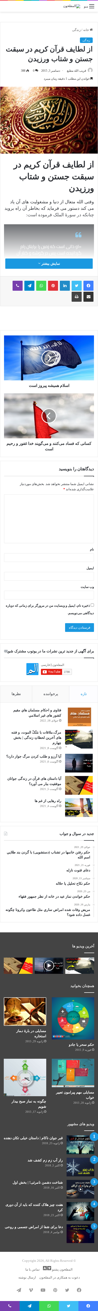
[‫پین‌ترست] (53, 286)
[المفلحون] (71, 6)
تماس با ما (32, 1269)
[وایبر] (18, 286)
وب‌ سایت (87, 587)
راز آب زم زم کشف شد (45, 1160)
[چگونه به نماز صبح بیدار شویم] (25, 1077)
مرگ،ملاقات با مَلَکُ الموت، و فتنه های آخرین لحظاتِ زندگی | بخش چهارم (36, 738)
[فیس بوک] (88, 286)
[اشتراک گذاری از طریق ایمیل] (88, 297)
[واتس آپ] (41, 286)
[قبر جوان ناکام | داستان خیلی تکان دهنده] (80, 1144)
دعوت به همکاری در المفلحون (59, 1277)
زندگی (76, 30)
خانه (86, 30)
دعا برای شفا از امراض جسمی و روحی (34, 1227)
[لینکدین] (65, 286)
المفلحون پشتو (62, 1269)
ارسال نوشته (27, 1277)
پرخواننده (50, 694)
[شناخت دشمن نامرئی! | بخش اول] (80, 1189)
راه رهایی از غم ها (48, 801)
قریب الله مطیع (76, 70)
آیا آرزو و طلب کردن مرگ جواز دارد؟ (33, 756)
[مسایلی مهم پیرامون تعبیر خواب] (73, 1073)
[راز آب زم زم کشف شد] (80, 1167)
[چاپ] (77, 297)
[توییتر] (77, 286)
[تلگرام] (29, 286)
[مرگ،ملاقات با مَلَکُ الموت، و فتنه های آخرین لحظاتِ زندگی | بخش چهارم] (79, 739)
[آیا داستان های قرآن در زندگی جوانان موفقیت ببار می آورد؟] (79, 785)
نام (92, 549)
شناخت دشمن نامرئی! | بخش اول (38, 1182)
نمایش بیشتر (50, 263)
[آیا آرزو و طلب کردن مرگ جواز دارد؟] (79, 763)
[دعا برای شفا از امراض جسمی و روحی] (80, 1233)
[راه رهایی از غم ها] (79, 807)
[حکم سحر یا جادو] (73, 1018)
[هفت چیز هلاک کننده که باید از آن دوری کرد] (80, 1211)
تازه (84, 694)
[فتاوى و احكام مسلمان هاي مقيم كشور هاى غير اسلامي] (79, 717)
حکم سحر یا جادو (81, 1045)
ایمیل (90, 568)
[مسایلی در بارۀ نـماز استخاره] (25, 1011)
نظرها (16, 694)
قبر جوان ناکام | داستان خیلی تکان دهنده (33, 1138)
